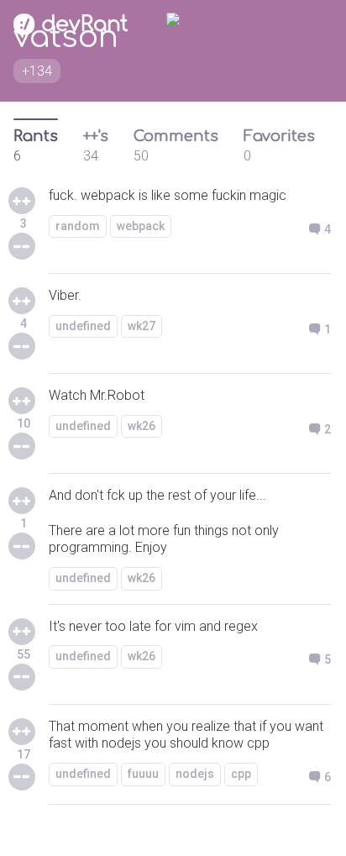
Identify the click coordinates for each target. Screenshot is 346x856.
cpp (241, 773)
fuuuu (143, 773)
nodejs (195, 773)
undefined (83, 326)
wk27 (141, 326)
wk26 (141, 426)
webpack (141, 226)
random (77, 226)
